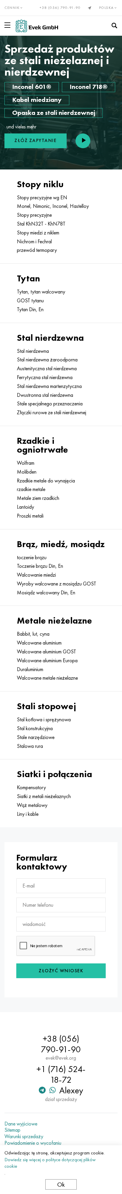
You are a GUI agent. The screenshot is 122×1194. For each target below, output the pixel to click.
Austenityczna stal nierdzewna (47, 368)
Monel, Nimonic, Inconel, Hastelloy (53, 206)
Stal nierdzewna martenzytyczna (49, 386)
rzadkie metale (31, 489)
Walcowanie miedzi (36, 575)
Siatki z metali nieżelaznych (44, 796)
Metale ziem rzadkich (38, 498)
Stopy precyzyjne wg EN (42, 197)
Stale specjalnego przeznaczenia (50, 404)
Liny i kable (27, 814)
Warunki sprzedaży (23, 1136)
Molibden (26, 472)
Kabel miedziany (37, 99)
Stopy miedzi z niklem (38, 233)
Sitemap (12, 1130)
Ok (61, 1184)
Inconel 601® (31, 86)
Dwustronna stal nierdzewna (45, 395)
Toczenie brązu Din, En (40, 566)
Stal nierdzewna (33, 351)
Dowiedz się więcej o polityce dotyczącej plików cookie (50, 1163)
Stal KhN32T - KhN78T (41, 224)
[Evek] (37, 25)
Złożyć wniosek (61, 971)
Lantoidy (25, 507)
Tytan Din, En (30, 309)
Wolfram (25, 463)
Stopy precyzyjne (34, 215)
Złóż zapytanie (36, 140)
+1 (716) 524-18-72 (61, 1074)
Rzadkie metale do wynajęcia (46, 481)
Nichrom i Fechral (34, 241)
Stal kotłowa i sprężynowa (44, 719)
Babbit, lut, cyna (33, 634)
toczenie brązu (31, 557)
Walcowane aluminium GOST (46, 652)
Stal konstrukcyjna (35, 728)
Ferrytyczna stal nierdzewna (45, 377)
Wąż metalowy (32, 805)
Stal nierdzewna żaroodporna (47, 360)
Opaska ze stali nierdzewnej (53, 112)
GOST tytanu (30, 301)
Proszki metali (30, 516)
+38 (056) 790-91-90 (60, 7)
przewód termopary (37, 250)
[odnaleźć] (114, 25)
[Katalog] (8, 25)
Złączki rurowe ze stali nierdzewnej (51, 412)
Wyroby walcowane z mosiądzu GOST (56, 584)
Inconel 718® (88, 86)
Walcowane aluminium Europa (47, 660)
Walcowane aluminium (39, 643)
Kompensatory (31, 787)
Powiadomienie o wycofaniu (32, 1143)
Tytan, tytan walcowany (41, 292)
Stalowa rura (30, 746)
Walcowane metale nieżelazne (47, 678)
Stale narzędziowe (35, 737)
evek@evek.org (61, 1058)
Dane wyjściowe (20, 1123)
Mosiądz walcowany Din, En (46, 593)
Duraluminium (30, 669)
